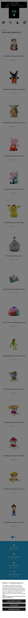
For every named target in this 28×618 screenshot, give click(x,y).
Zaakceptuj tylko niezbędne (14, 601)
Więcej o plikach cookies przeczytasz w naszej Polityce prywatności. (13, 596)
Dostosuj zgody (14, 605)
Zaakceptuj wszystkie (14, 609)
